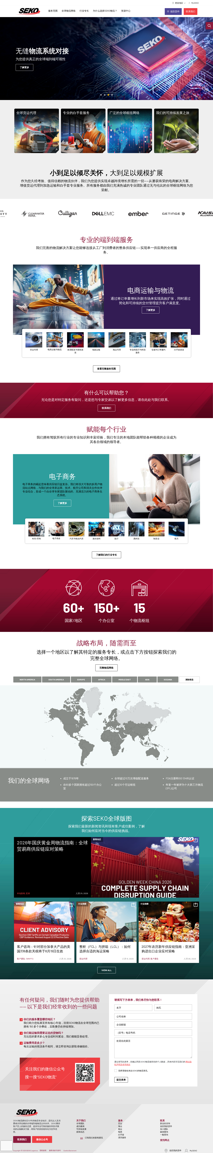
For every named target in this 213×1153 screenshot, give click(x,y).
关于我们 (81, 1120)
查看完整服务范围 (106, 368)
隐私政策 (43, 1150)
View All (107, 970)
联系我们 (106, 408)
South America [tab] (56, 679)
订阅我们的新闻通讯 (94, 1137)
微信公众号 (42, 1139)
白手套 (121, 1134)
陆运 (120, 1129)
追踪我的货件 (166, 1126)
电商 (120, 1132)
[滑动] (101, 94)
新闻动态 (80, 1132)
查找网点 (164, 1140)
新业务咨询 (165, 1123)
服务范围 (53, 10)
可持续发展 (81, 1129)
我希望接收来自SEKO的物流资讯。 (133, 1070)
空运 (120, 1123)
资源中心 (125, 10)
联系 (162, 1120)
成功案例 (80, 1126)
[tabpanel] (106, 784)
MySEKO (193, 1150)
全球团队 (80, 1123)
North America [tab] (27, 679)
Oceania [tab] (168, 679)
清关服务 (122, 1137)
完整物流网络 (106, 667)
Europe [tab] (81, 679)
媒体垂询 (164, 1132)
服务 (120, 1120)
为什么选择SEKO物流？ (105, 10)
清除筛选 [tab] (189, 679)
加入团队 (164, 1129)
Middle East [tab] (124, 679)
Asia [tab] (147, 679)
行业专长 (84, 10)
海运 (120, 1126)
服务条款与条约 (55, 1150)
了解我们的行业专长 (106, 554)
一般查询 (164, 1134)
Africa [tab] (101, 679)
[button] (209, 25)
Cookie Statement (70, 1151)
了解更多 (24, 67)
